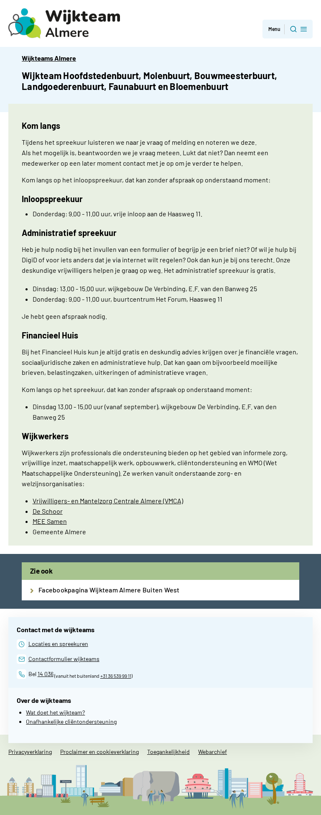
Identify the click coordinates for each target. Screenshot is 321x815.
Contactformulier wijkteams (63, 658)
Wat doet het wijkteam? (55, 712)
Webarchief (212, 751)
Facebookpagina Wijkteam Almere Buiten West (109, 590)
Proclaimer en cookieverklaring (99, 751)
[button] (287, 29)
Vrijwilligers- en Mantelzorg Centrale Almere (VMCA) (108, 501)
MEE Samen (50, 521)
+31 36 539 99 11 (115, 676)
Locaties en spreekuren (58, 643)
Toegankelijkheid (168, 751)
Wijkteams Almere (49, 58)
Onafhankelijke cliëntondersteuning (71, 721)
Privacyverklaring (30, 751)
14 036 (46, 673)
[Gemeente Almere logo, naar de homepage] (64, 23)
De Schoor (48, 511)
